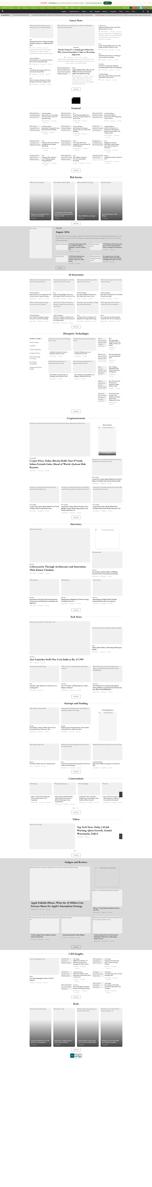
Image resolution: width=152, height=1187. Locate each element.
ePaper (79, 8)
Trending (25, 8)
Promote (50, 8)
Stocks (91, 11)
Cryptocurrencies (74, 11)
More (133, 11)
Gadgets (84, 11)
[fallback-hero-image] (41, 31)
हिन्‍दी (67, 8)
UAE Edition (59, 8)
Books (72, 8)
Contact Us (34, 8)
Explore (107, 3)
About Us (11, 8)
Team (18, 8)
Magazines (97, 11)
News (127, 11)
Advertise (42, 8)
